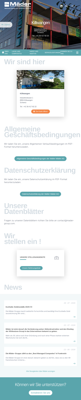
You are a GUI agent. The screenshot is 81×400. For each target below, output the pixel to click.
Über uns (7, 52)
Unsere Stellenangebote (31, 268)
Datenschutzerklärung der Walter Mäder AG (40, 194)
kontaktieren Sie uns (40, 393)
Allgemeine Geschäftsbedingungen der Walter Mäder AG (40, 159)
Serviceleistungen (52, 52)
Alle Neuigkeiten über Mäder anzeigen (40, 371)
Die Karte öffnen (42, 111)
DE (72, 6)
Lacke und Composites (17, 52)
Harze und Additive (34, 52)
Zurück (7, 25)
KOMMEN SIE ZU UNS (66, 52)
